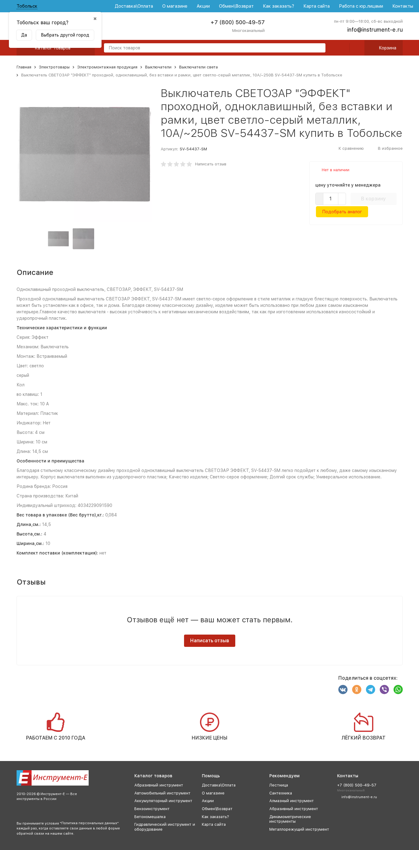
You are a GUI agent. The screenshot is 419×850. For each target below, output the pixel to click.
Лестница (278, 785)
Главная (24, 67)
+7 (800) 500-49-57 (237, 22)
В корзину (373, 199)
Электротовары (54, 67)
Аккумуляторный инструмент (163, 800)
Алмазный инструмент (291, 800)
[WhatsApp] (398, 689)
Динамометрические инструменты (290, 819)
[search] (318, 48)
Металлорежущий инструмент (299, 829)
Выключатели (158, 67)
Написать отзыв (210, 164)
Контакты (402, 6)
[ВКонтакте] (343, 689)
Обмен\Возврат (236, 6)
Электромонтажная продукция (107, 67)
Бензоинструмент (152, 808)
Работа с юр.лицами (361, 6)
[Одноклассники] (356, 689)
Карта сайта (316, 6)
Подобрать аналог (342, 211)
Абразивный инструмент (158, 785)
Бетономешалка (150, 816)
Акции (203, 6)
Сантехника (280, 793)
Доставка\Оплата (134, 6)
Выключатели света (198, 67)
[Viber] (384, 689)
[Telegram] (370, 689)
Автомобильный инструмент (162, 793)
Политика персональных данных (89, 823)
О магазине (174, 6)
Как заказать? (278, 6)
